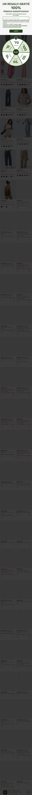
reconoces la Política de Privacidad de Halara (12, 27)
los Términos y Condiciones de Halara (10, 25)
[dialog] (16, 397)
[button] (16, 52)
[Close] (29, 2)
